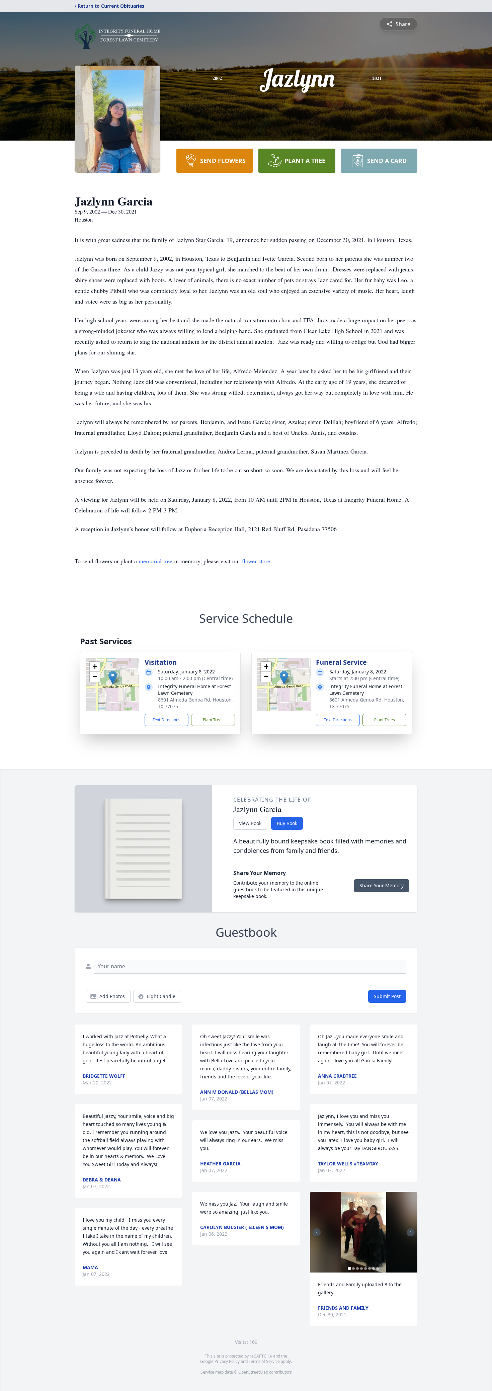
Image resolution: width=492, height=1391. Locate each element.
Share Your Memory (381, 885)
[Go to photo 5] (365, 1268)
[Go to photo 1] (349, 1268)
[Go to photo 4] (361, 1268)
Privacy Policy (227, 1361)
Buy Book (287, 823)
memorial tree (155, 561)
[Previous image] (317, 1232)
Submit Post (387, 996)
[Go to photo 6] (369, 1268)
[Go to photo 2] (353, 1268)
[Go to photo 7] (373, 1268)
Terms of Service (264, 1361)
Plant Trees (213, 720)
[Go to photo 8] (377, 1268)
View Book (250, 823)
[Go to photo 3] (357, 1268)
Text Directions (166, 720)
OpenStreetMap (253, 1372)
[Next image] (411, 1232)
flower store (256, 561)
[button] (112, 677)
